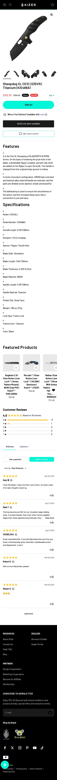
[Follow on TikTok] (42, 748)
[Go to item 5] (44, 74)
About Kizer (8, 639)
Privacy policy (21, 769)
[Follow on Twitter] (12, 748)
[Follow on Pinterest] (27, 748)
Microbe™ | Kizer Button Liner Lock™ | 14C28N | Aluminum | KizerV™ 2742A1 (31, 381)
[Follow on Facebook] (5, 748)
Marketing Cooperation (13, 674)
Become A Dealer (39, 639)
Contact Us (8, 644)
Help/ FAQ (7, 649)
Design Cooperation (12, 669)
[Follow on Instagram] (20, 748)
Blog (5, 654)
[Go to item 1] (7, 74)
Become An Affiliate (12, 679)
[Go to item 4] (35, 74)
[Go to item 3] (26, 74)
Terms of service (36, 769)
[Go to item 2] (16, 74)
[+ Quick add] (16, 367)
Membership (8, 684)
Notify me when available (28, 123)
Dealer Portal (37, 644)
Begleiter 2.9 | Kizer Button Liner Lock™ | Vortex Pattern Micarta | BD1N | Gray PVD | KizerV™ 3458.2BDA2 (11, 384)
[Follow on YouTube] (35, 748)
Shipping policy (9, 771)
